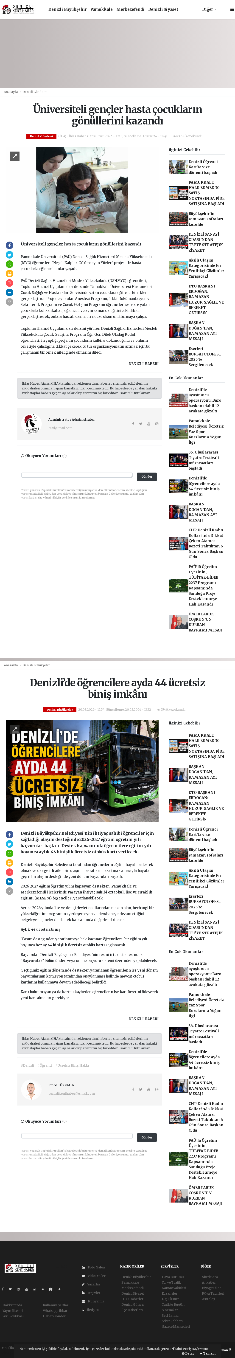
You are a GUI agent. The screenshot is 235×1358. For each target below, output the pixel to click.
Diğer (208, 9)
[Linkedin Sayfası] (37, 1289)
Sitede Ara (210, 1277)
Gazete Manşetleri (176, 1326)
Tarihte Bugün (173, 1304)
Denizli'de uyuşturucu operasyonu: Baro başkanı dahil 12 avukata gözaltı (205, 400)
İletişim (92, 1310)
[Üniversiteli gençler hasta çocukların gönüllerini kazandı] (82, 190)
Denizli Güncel (132, 1304)
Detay (189, 1353)
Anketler (208, 1282)
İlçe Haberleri (132, 1310)
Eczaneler (169, 1293)
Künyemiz (95, 1301)
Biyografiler (211, 1288)
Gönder (146, 476)
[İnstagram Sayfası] (20, 1289)
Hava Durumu (173, 1277)
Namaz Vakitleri (174, 1288)
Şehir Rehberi (172, 1321)
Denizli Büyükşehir (67, 9)
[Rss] (45, 1289)
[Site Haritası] (52, 1289)
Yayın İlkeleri (13, 1311)
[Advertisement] (117, 53)
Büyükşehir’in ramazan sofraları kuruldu (206, 219)
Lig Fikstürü (171, 1299)
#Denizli (27, 1065)
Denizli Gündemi (34, 92)
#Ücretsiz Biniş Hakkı (72, 1065)
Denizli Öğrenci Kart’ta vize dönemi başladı (203, 167)
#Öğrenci (44, 1065)
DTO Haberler (132, 1299)
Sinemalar (170, 1310)
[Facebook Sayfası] (4, 1289)
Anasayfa (11, 92)
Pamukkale (101, 9)
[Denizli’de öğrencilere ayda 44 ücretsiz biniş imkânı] (82, 771)
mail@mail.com (60, 428)
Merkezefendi (130, 9)
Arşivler (93, 1293)
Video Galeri (96, 1276)
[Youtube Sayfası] (28, 1289)
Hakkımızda (12, 1305)
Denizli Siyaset (163, 9)
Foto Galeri (96, 1267)
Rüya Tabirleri (213, 1293)
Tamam (209, 1353)
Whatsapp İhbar (55, 1311)
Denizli (27, 864)
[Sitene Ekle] (61, 1289)
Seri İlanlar (170, 1315)
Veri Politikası (13, 1316)
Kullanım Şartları (56, 1305)
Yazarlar (93, 1284)
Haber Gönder (54, 1316)
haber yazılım (11, 1353)
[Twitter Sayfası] (12, 1289)
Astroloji (208, 1299)
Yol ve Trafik (171, 1282)
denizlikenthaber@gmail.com (71, 1093)
